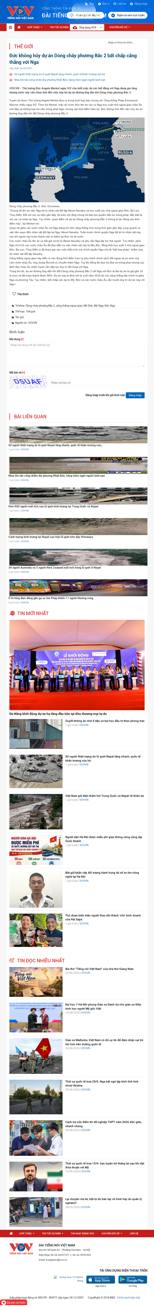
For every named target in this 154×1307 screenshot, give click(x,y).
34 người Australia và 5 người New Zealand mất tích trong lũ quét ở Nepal (54, 567)
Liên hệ (122, 3)
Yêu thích (23, 294)
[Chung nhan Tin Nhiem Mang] (68, 1278)
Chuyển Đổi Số (120, 28)
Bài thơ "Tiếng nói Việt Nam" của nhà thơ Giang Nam (99, 969)
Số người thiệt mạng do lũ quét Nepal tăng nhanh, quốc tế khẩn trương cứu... (55, 445)
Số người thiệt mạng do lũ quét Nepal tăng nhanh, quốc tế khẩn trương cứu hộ (59, 74)
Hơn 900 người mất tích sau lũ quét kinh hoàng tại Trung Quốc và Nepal (53, 506)
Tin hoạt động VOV (82, 1233)
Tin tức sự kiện (61, 28)
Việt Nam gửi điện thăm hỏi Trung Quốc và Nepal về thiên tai (104, 796)
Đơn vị (105, 3)
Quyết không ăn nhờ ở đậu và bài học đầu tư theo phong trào (105, 721)
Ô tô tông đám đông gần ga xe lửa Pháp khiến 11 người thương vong (50, 598)
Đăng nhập (140, 3)
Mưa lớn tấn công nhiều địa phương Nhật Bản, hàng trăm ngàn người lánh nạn (60, 79)
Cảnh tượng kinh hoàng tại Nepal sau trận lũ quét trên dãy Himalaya (50, 537)
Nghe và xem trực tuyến (131, 15)
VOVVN (25, 449)
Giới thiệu (35, 28)
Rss (91, 3)
